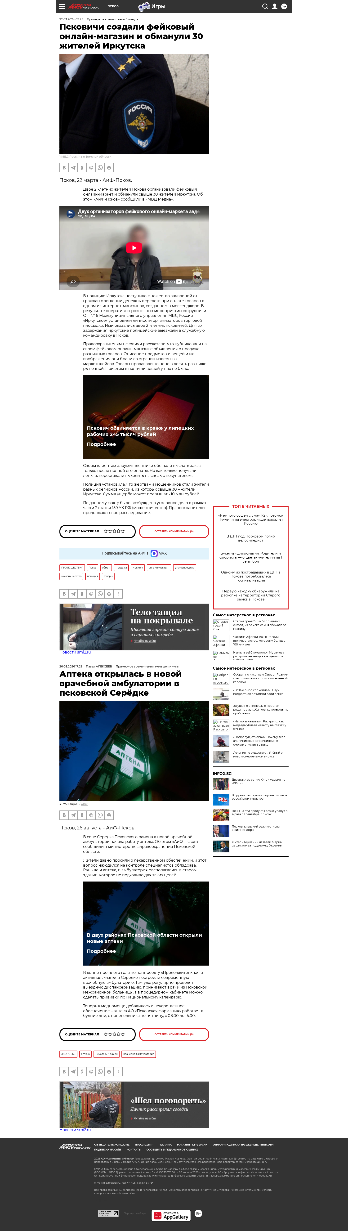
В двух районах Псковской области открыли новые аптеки (144, 938)
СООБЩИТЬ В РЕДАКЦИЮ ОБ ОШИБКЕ (172, 1149)
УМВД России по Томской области (85, 156)
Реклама (165, 1144)
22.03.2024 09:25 (71, 19)
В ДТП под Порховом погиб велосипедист (251, 538)
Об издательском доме (111, 1144)
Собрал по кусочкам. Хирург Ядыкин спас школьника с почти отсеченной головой (260, 678)
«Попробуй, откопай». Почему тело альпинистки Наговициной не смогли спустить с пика (259, 740)
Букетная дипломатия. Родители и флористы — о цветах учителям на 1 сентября (250, 557)
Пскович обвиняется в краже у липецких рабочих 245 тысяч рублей (140, 431)
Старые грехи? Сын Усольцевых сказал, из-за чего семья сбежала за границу (259, 625)
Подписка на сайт (107, 1149)
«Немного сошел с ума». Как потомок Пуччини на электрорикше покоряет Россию (250, 520)
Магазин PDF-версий (192, 1144)
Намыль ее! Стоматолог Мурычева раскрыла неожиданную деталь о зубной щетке (258, 656)
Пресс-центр (144, 1144)
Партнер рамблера (135, 1213)
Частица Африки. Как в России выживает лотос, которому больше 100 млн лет (259, 640)
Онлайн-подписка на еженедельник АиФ (243, 1144)
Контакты (134, 1149)
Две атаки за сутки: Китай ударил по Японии (259, 781)
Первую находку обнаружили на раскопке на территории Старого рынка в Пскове (250, 595)
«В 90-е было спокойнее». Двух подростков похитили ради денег (258, 692)
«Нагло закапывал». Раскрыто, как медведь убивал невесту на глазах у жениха (259, 725)
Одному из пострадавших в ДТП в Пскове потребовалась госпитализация (251, 576)
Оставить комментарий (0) (174, 531)
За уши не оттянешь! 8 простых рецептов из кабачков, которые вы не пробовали (260, 709)
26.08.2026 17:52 (70, 666)
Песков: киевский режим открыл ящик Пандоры (256, 828)
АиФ (84, 804)
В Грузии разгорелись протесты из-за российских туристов (259, 797)
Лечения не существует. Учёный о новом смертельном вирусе (258, 754)
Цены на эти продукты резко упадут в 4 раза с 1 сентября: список (259, 812)
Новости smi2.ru (75, 652)
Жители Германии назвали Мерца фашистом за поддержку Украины (257, 844)
